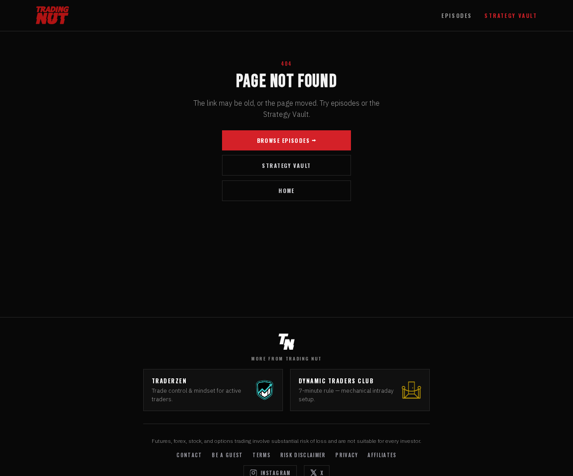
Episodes (456, 15)
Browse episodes (283, 140)
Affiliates (382, 455)
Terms (261, 455)
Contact (189, 455)
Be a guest (227, 455)
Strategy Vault (510, 15)
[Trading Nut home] (52, 15)
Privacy (346, 455)
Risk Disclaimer (303, 455)
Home (286, 190)
